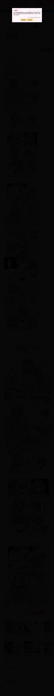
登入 (33, 17)
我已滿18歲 (23, 19)
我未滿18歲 (30, 19)
